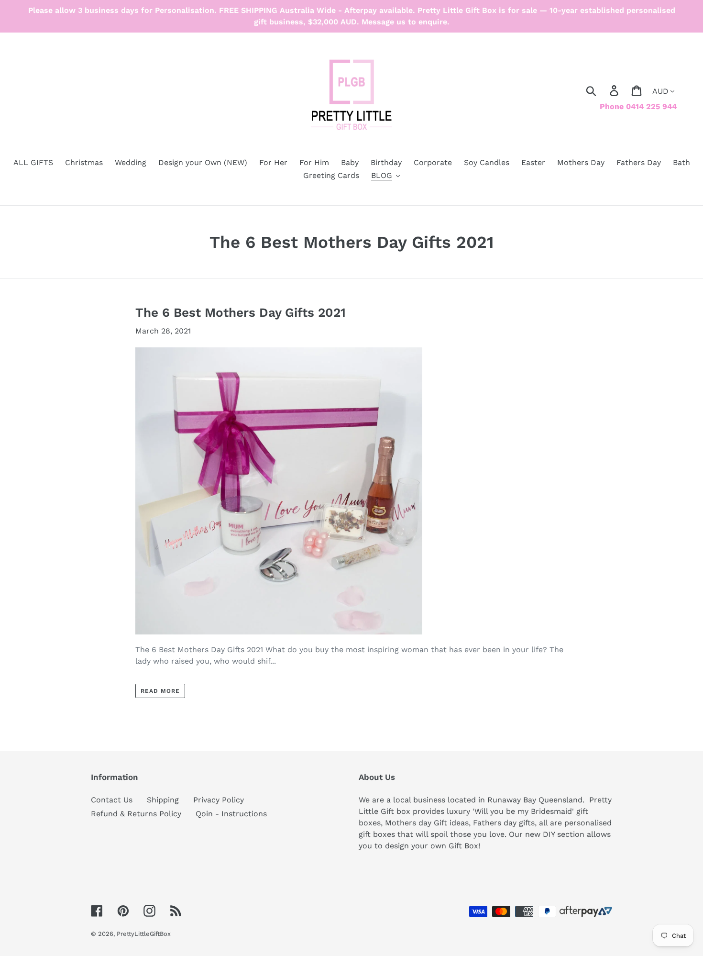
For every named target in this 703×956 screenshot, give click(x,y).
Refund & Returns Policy (136, 813)
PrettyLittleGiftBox (144, 933)
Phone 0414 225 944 (638, 106)
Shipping (163, 799)
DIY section (563, 834)
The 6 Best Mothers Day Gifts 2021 (240, 312)
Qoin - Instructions (231, 813)
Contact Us (111, 799)
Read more (160, 691)
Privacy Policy (218, 799)
